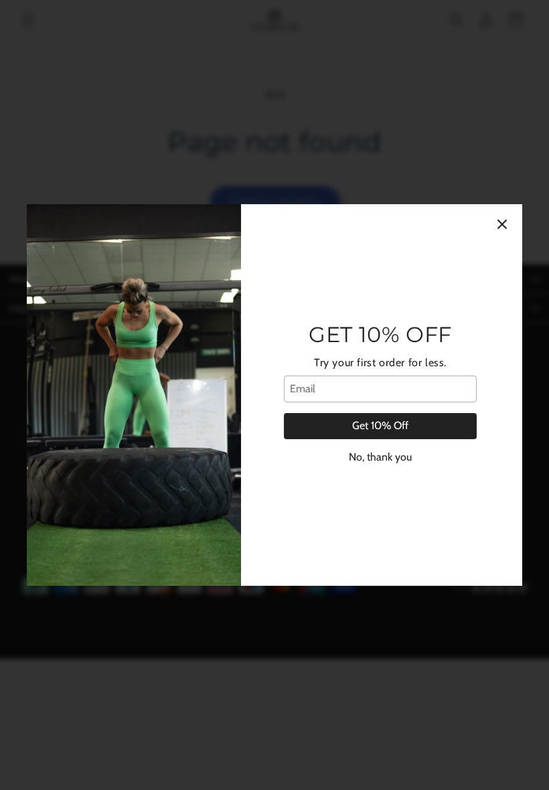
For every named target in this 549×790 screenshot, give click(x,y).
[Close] (502, 224)
